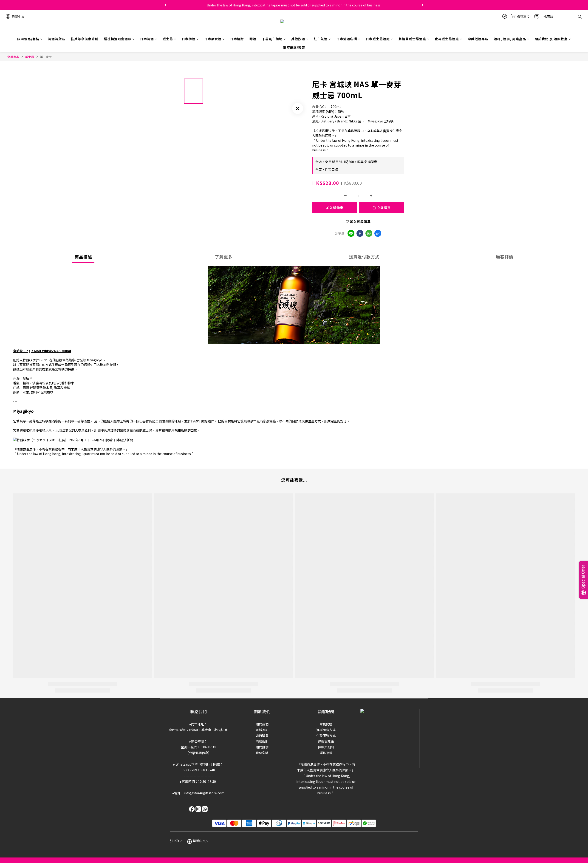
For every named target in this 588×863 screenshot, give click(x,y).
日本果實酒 (212, 39)
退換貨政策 (326, 741)
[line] (351, 233)
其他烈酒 (298, 39)
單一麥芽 (46, 57)
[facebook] (359, 233)
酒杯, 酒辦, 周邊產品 (510, 39)
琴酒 (252, 39)
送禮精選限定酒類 (117, 39)
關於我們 (262, 724)
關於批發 (262, 747)
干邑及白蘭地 (272, 39)
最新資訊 (262, 729)
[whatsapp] (368, 233)
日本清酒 (147, 39)
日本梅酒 (188, 39)
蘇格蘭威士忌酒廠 (412, 39)
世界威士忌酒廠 (447, 39)
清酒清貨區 (56, 39)
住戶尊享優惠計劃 (84, 39)
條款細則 (262, 741)
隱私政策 (325, 752)
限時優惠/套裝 (28, 39)
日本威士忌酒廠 (378, 39)
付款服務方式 (326, 735)
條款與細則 (326, 747)
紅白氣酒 (321, 39)
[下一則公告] (423, 5)
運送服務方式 (326, 729)
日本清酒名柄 (346, 39)
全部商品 (13, 57)
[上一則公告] (165, 5)
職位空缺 (262, 752)
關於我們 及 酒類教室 (551, 39)
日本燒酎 (237, 39)
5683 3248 (207, 770)
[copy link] (377, 233)
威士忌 (168, 39)
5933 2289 (189, 770)
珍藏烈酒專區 (478, 39)
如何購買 (262, 735)
